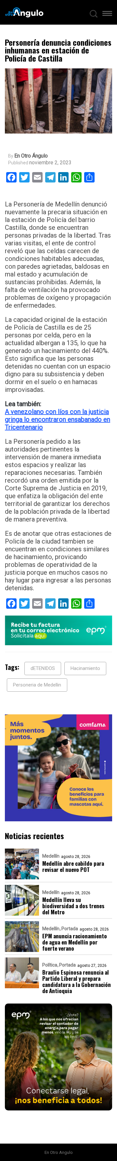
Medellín (50, 856)
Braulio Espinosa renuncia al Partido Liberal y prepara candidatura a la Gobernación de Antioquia (76, 981)
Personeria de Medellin (37, 685)
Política (49, 965)
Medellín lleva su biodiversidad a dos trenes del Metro (73, 906)
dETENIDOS (43, 668)
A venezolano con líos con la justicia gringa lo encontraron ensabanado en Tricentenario (57, 419)
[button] (107, 15)
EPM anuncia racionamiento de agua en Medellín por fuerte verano (74, 942)
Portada (69, 928)
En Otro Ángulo (31, 156)
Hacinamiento (85, 668)
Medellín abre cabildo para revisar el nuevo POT (73, 866)
